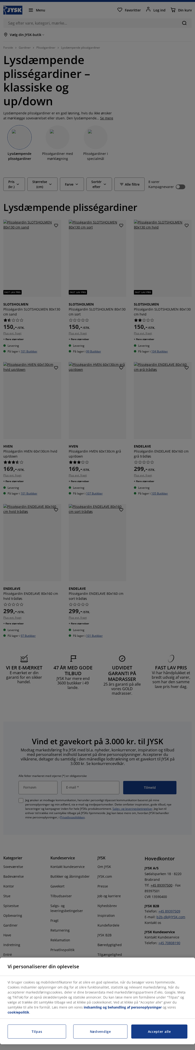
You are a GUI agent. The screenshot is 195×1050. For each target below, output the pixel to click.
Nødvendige (100, 1031)
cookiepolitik (18, 1012)
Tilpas (37, 1031)
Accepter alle (159, 1031)
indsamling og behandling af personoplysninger (123, 1007)
